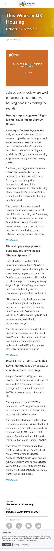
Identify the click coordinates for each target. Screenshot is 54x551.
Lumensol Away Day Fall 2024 (23, 512)
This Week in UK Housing (20, 504)
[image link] (27, 4)
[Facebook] (9, 526)
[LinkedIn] (28, 526)
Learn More (33, 540)
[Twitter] (19, 526)
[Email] (38, 526)
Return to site (13, 520)
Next (8, 509)
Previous (9, 502)
